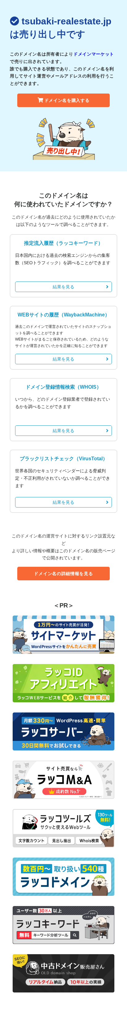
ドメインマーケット (93, 54)
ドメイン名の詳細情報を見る (63, 573)
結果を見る (63, 286)
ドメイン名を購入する (67, 100)
